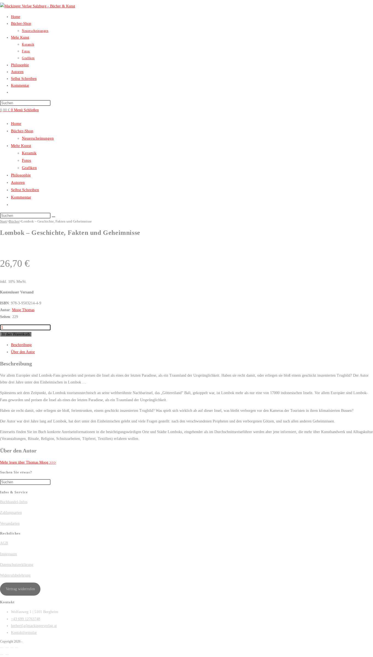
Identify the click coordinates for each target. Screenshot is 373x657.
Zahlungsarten (11, 513)
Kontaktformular (24, 633)
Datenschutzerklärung (16, 565)
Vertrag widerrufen (20, 589)
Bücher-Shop (22, 131)
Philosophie (21, 175)
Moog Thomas (23, 310)
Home (16, 123)
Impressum (8, 554)
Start (3, 221)
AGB (4, 543)
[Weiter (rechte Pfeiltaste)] (7, 654)
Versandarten (10, 523)
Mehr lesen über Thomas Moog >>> (28, 462)
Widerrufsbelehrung (15, 575)
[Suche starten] (53, 216)
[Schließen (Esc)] (17, 647)
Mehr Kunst (21, 145)
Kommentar (21, 197)
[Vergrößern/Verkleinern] (2, 647)
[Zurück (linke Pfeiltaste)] (2, 654)
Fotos (26, 160)
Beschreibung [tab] (21, 345)
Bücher (14, 221)
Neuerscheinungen (38, 138)
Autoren (18, 182)
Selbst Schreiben (25, 190)
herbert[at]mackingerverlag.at (34, 626)
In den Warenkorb (16, 334)
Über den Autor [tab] (23, 352)
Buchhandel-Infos (13, 502)
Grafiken (29, 168)
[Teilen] (12, 647)
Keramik (29, 153)
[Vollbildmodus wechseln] (7, 647)
